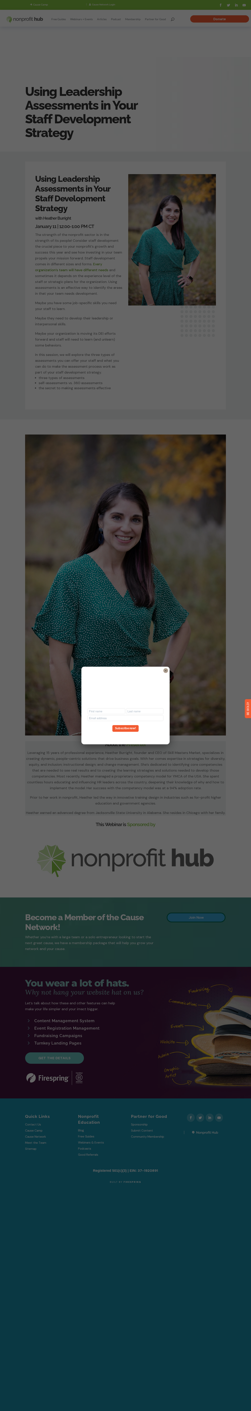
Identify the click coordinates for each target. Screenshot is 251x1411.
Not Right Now (125, 735)
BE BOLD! (248, 708)
